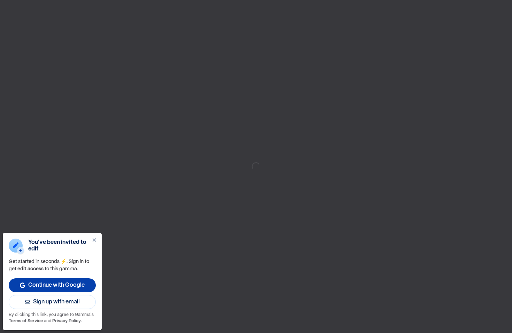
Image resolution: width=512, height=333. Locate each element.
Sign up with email (56, 301)
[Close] (94, 240)
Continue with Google (56, 285)
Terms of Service (26, 321)
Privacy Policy (66, 321)
